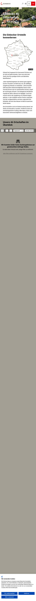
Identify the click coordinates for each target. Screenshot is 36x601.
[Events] (29, 4)
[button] (6, 130)
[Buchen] (33, 4)
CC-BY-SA (34, 26)
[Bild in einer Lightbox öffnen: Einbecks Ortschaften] (18, 55)
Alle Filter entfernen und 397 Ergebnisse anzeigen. (18, 153)
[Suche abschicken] (10, 130)
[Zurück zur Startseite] (6, 3)
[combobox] (10, 130)
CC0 (32, 69)
